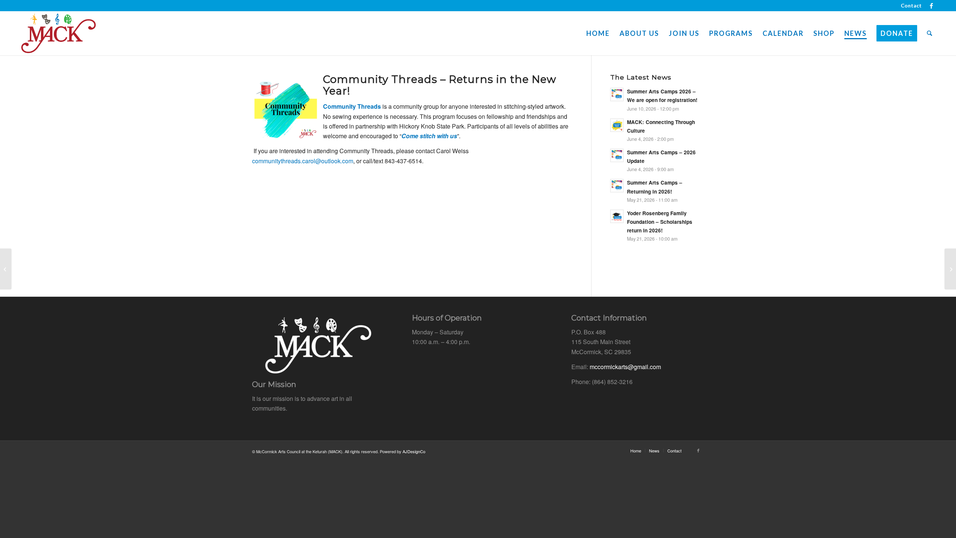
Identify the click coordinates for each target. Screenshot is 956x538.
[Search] (929, 33)
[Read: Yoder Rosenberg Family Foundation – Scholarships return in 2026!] (617, 216)
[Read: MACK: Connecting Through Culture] (617, 125)
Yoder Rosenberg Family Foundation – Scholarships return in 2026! (659, 222)
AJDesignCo (414, 451)
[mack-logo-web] (58, 33)
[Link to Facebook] (931, 5)
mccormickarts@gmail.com (625, 366)
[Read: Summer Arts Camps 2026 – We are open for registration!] (617, 94)
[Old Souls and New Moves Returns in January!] (950, 269)
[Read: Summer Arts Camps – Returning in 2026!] (617, 185)
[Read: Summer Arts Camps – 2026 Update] (617, 155)
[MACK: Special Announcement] (6, 269)
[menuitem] (909, 5)
